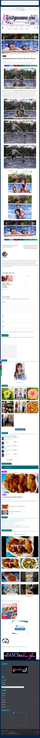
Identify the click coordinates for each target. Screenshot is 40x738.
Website (3, 326)
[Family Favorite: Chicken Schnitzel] (20, 483)
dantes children (15, 62)
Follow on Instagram (20, 429)
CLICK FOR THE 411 (20, 382)
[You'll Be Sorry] (3, 442)
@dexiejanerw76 (8, 467)
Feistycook (22, 26)
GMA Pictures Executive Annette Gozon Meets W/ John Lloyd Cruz (10, 246)
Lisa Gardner (6, 443)
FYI (7, 26)
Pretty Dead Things (7, 454)
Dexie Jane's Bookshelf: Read (9, 436)
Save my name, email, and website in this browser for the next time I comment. (18, 331)
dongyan (9, 63)
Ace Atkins (6, 448)
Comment (3, 302)
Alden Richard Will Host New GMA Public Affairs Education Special (12, 526)
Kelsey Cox (6, 455)
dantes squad (24, 62)
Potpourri (21, 28)
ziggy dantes (30, 63)
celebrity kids (10, 62)
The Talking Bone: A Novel (8, 450)
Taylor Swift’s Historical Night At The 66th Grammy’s (7, 285)
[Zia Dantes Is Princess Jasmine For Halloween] (20, 276)
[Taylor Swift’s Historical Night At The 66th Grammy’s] (7, 276)
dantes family (20, 62)
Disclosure (11, 26)
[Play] (20, 547)
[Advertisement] (20, 3)
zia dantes (26, 63)
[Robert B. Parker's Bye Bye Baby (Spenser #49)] (3, 445)
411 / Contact (3, 680)
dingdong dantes (4, 63)
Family (17, 26)
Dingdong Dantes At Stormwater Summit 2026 (9, 525)
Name (2, 316)
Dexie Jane (10, 60)
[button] (10, 564)
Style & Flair (28, 26)
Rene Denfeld (6, 451)
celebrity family (5, 62)
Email (2, 321)
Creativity (10, 28)
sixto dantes (17, 63)
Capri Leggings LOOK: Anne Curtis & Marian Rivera (10, 519)
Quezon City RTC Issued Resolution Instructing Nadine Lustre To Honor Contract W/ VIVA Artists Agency (30, 247)
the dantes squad (22, 63)
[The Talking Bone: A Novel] (3, 450)
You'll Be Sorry (6, 442)
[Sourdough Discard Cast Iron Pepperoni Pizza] (4, 507)
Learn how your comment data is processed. (25, 337)
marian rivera (13, 63)
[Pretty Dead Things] (3, 454)
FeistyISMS (16, 28)
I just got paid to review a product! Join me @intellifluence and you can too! (14, 646)
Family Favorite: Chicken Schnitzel (12, 497)
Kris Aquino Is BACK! (5, 523)
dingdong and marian (30, 62)
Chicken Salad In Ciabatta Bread (15, 511)
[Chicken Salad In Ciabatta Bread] (4, 512)
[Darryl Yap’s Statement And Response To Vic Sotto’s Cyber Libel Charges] (33, 276)
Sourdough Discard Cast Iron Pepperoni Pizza (17, 506)
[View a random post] (37, 27)
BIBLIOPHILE (27, 28)
